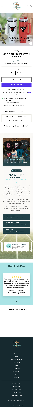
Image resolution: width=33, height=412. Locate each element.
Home (16, 51)
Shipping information (16, 116)
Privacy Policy (16, 392)
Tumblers (16, 368)
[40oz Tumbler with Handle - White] (8, 331)
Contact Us (16, 383)
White (19, 73)
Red (12, 73)
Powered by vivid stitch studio (16, 406)
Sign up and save (16, 401)
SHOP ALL (16, 377)
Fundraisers (16, 371)
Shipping (8, 63)
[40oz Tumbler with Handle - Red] (6, 331)
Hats (16, 366)
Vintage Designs (16, 360)
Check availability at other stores (14, 106)
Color (16, 69)
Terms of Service (16, 395)
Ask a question (16, 120)
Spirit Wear (16, 363)
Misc (16, 374)
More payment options (16, 89)
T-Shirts (16, 357)
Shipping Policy (16, 386)
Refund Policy (16, 389)
